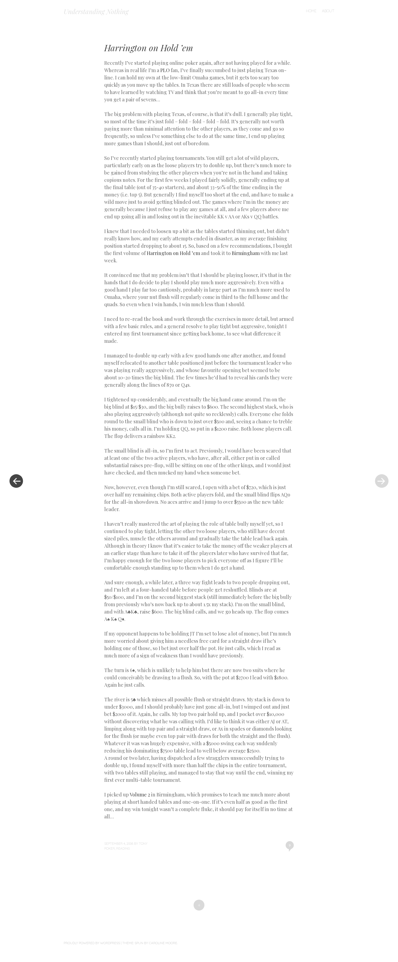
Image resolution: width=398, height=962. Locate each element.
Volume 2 (140, 794)
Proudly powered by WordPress (92, 943)
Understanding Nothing (96, 11)
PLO (165, 70)
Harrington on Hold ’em (173, 253)
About (328, 10)
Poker (109, 848)
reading (123, 848)
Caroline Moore (163, 943)
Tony (143, 843)
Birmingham (246, 253)
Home (311, 10)
